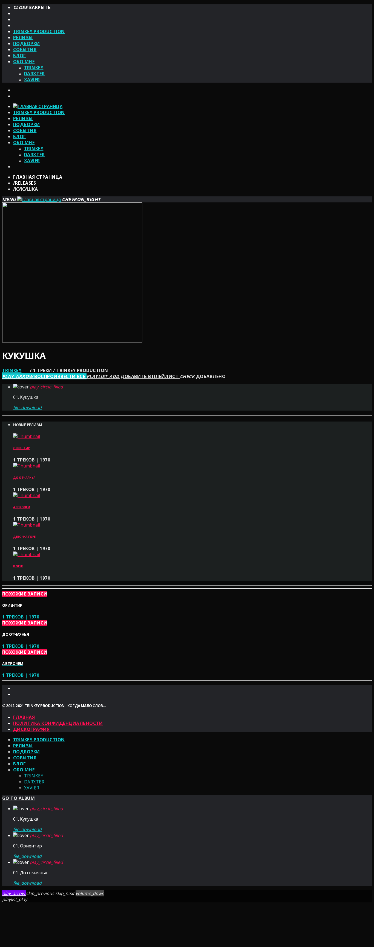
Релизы (23, 37)
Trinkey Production (39, 31)
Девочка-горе (24, 537)
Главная (24, 717)
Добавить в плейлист (133, 376)
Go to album (18, 798)
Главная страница (37, 177)
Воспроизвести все (44, 376)
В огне (18, 566)
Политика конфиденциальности (58, 723)
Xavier (32, 80)
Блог (19, 56)
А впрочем (21, 507)
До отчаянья (24, 478)
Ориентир (21, 448)
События (24, 50)
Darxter (34, 74)
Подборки (26, 43)
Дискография (31, 729)
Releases (25, 183)
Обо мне (23, 62)
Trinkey (33, 68)
